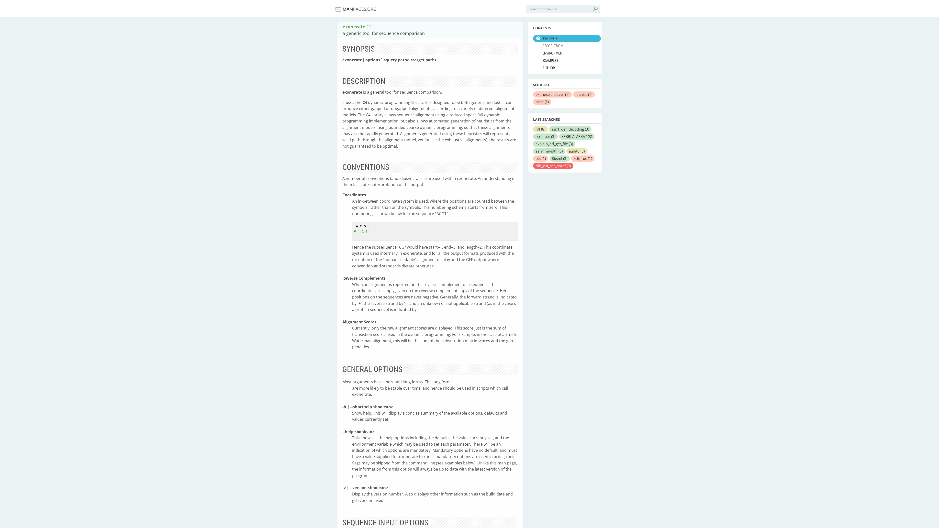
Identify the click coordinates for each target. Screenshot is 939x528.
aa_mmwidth (549, 151)
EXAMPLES (550, 60)
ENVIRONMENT (553, 53)
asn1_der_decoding (570, 129)
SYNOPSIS (550, 38)
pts (541, 158)
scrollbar (545, 136)
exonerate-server (552, 94)
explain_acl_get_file (554, 143)
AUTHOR (548, 68)
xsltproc (582, 158)
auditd (577, 151)
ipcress (583, 94)
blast (542, 101)
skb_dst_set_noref (553, 165)
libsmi (559, 158)
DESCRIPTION (552, 46)
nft (540, 129)
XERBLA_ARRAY (576, 136)
